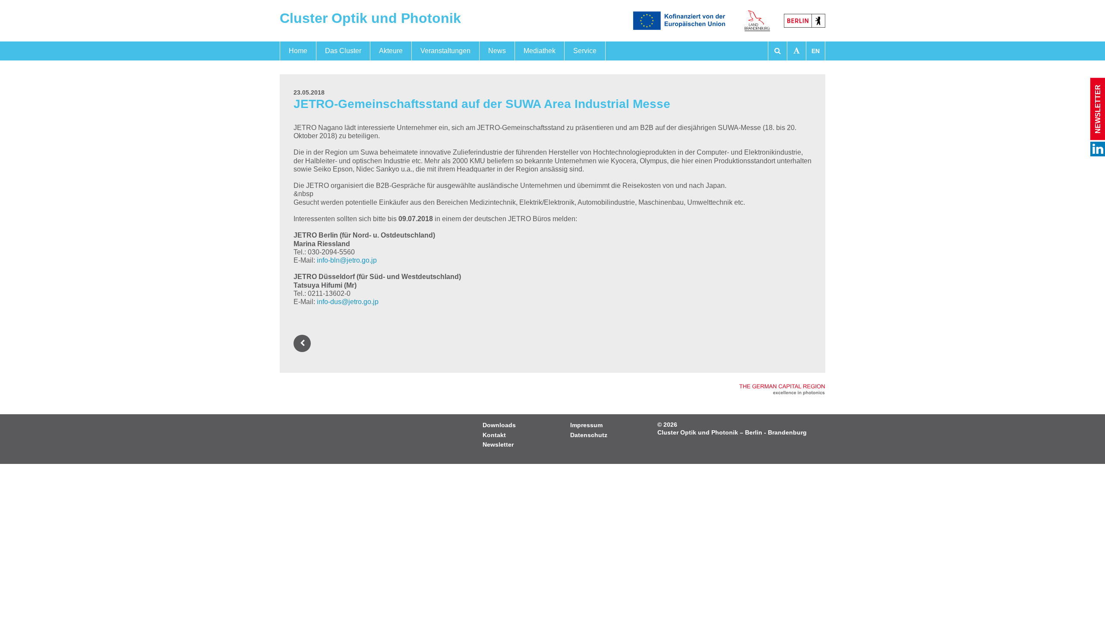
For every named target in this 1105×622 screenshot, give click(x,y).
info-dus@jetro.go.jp (348, 301)
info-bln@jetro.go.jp (347, 260)
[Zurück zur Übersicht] (304, 343)
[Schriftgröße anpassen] (796, 50)
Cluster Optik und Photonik (370, 18)
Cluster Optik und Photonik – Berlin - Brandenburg (732, 432)
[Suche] (777, 50)
